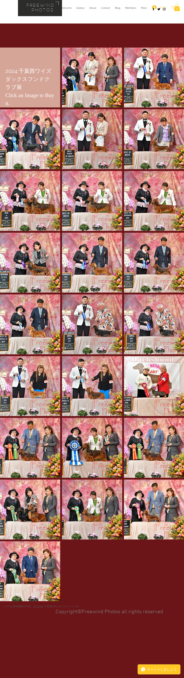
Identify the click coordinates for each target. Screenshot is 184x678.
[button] (177, 7)
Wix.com (38, 606)
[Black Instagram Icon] (164, 9)
